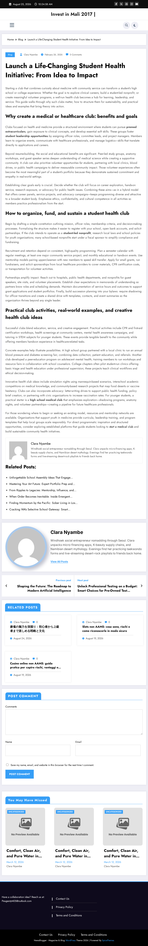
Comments (11, 706)
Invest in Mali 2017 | (73, 14)
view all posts (59, 561)
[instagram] (132, 4)
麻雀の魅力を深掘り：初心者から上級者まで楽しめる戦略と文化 (34, 629)
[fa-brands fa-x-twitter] (121, 4)
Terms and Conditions (69, 915)
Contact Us (62, 899)
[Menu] (12, 25)
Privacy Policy (64, 907)
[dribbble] (126, 4)
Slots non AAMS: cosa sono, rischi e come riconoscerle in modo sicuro (106, 629)
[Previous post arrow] (6, 585)
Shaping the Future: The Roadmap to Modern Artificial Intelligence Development (44, 588)
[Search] (126, 25)
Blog (10, 54)
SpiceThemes (108, 940)
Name (8, 742)
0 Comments (76, 54)
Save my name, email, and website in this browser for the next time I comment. (52, 765)
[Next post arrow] (142, 585)
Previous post (63, 580)
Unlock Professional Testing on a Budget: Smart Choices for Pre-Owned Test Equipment (107, 588)
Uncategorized (16, 811)
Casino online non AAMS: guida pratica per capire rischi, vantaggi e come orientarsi (34, 665)
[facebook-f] (116, 4)
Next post (82, 580)
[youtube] (137, 4)
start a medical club (121, 427)
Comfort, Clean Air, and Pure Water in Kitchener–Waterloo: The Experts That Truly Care (25, 853)
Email (78, 742)
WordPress (71, 940)
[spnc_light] (134, 25)
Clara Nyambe (31, 54)
